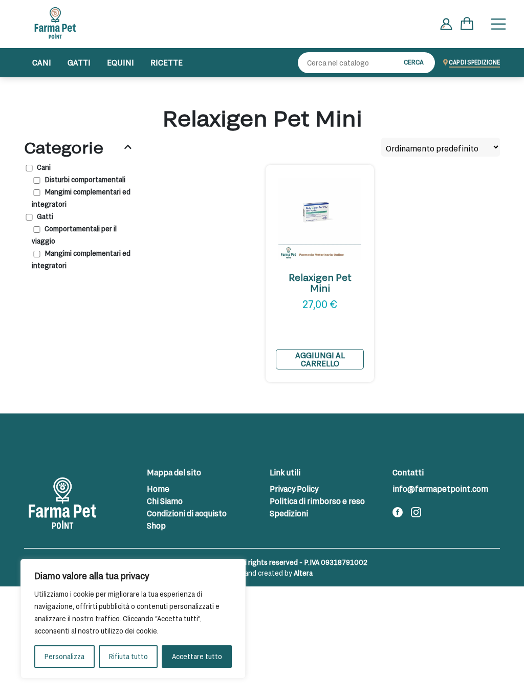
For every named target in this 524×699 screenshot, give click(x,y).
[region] (133, 619)
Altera (303, 573)
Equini (120, 62)
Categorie (63, 147)
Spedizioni (289, 513)
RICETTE (166, 62)
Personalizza (64, 656)
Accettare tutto (197, 656)
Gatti (79, 62)
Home (158, 488)
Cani (41, 62)
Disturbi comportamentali (85, 179)
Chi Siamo (165, 501)
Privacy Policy (294, 488)
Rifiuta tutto (128, 656)
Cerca (414, 62)
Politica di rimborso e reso (317, 501)
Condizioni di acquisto (187, 513)
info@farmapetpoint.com (440, 488)
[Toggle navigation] (498, 24)
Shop (156, 525)
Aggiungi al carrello (320, 359)
